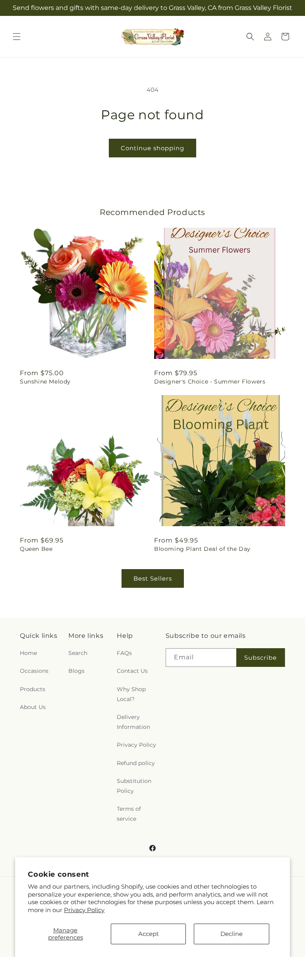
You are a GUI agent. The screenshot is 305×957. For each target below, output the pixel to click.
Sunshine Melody (45, 381)
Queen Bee (36, 548)
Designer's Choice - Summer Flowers (209, 381)
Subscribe (260, 657)
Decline (231, 934)
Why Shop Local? (131, 694)
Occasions (34, 670)
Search (77, 653)
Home (28, 653)
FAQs (124, 653)
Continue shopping (152, 148)
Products (32, 689)
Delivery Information (133, 721)
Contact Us (132, 670)
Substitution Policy (134, 785)
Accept (148, 934)
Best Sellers (152, 578)
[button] (16, 36)
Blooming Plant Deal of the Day (202, 548)
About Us (33, 707)
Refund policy (136, 763)
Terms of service (129, 813)
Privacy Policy (84, 910)
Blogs (76, 670)
